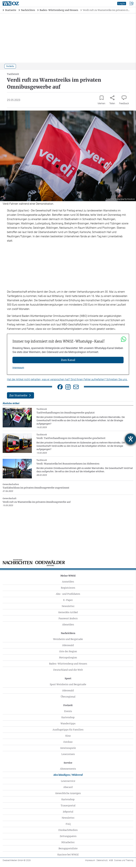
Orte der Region (68, 651)
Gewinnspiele (68, 748)
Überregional (68, 696)
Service (68, 762)
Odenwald (68, 645)
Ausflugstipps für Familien (68, 729)
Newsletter (68, 606)
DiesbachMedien (68, 830)
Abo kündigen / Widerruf (68, 774)
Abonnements (68, 768)
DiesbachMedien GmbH (17, 860)
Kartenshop (68, 717)
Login (121, 3)
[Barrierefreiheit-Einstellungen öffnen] (130, 439)
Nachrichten (68, 633)
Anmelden (68, 581)
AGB (111, 860)
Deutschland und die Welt (68, 669)
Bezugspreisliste (68, 848)
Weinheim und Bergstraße (68, 639)
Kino (68, 735)
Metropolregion (68, 657)
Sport (68, 678)
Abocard (68, 787)
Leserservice (68, 781)
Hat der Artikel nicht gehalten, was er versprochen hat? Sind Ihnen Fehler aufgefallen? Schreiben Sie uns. (67, 379)
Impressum (18, 367)
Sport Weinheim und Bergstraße (68, 684)
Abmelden (68, 624)
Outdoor (68, 741)
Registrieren (68, 587)
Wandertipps (68, 723)
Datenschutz (102, 860)
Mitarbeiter (68, 842)
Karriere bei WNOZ (68, 854)
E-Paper (68, 600)
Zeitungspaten (68, 836)
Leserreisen (68, 754)
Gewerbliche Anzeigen (68, 793)
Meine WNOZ (68, 575)
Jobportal (68, 811)
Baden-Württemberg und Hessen (68, 663)
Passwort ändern (68, 618)
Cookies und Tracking (123, 860)
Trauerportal (68, 805)
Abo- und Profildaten (68, 593)
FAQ (68, 823)
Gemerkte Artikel (68, 612)
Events (68, 711)
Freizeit (68, 705)
